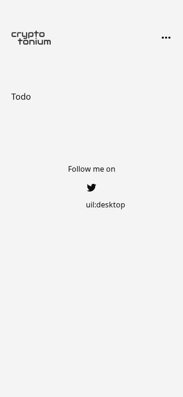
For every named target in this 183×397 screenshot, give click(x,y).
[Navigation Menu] (166, 37)
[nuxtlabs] (91, 187)
